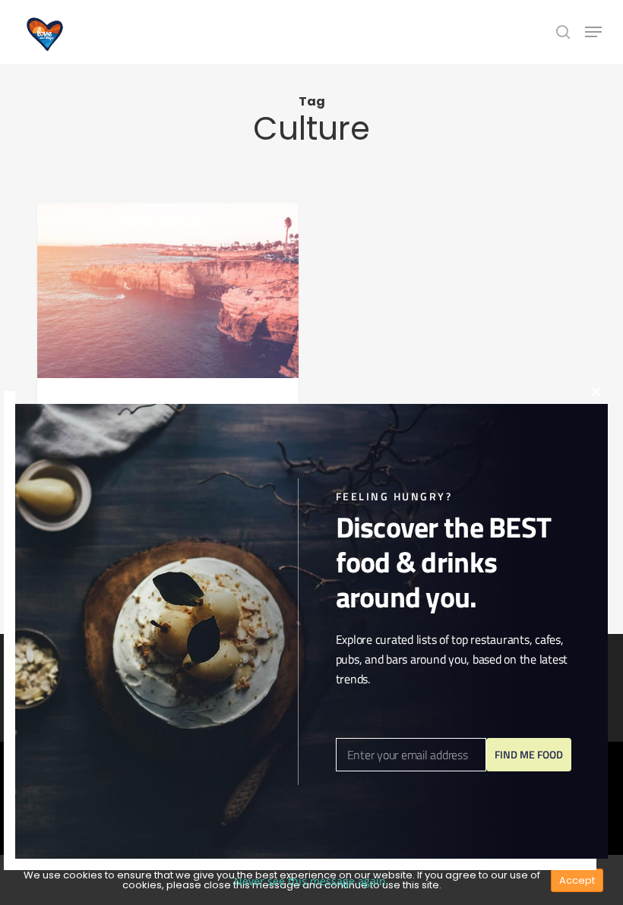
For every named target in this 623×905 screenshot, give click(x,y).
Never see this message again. (311, 881)
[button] (593, 31)
